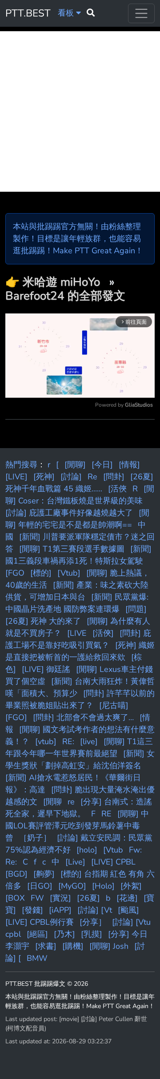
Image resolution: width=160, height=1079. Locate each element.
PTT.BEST (28, 13)
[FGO (14, 573)
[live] (89, 741)
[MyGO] (72, 886)
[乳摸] (91, 934)
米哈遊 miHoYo (63, 282)
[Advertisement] (80, 111)
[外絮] (131, 886)
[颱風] (128, 910)
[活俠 (117, 488)
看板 (67, 13)
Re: (11, 862)
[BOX (15, 898)
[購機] (73, 946)
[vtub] (45, 741)
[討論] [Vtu (131, 922)
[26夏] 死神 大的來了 (43, 621)
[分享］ (93, 922)
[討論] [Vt (94, 910)
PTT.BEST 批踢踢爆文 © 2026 (46, 984)
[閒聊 (52, 801)
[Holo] (103, 886)
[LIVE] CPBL (113, 862)
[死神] (44, 476)
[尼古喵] (113, 705)
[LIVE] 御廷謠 (46, 669)
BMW (37, 958)
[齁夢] (44, 874)
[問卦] (113, 476)
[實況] (60, 898)
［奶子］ (35, 837)
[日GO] (39, 886)
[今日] (102, 464)
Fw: (135, 849)
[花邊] (127, 898)
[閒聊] (75, 464)
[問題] (136, 609)
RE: (68, 741)
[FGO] (16, 717)
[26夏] (88, 898)
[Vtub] (68, 573)
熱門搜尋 (21, 464)
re (71, 801)
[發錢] (32, 910)
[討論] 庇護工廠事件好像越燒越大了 (69, 512)
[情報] (129, 464)
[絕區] (37, 934)
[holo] (86, 849)
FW (37, 898)
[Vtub (113, 849)
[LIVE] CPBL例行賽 (39, 922)
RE (106, 813)
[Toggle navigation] (141, 13)
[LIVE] (16, 476)
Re (92, 476)
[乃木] (64, 934)
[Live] (75, 862)
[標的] (41, 573)
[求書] (45, 946)
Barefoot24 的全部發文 (65, 296)
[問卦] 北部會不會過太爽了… (83, 717)
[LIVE (77, 633)
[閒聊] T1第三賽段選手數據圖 (71, 549)
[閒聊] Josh (108, 946)
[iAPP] (60, 910)
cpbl (13, 934)
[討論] (71, 476)
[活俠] (103, 633)
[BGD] (16, 874)
